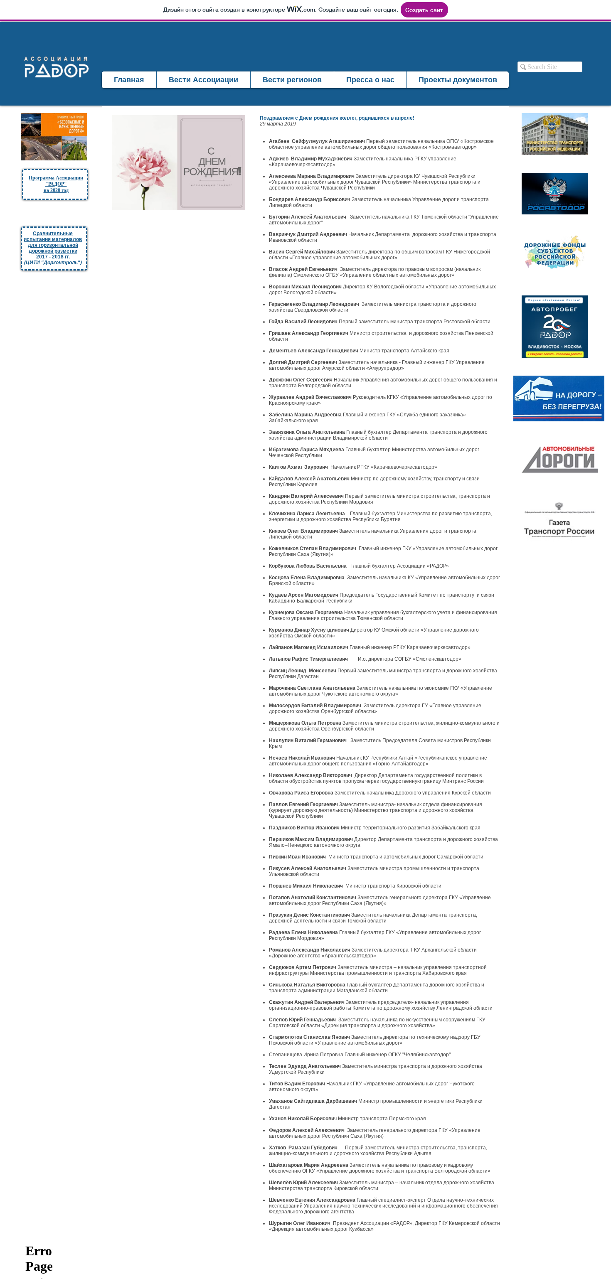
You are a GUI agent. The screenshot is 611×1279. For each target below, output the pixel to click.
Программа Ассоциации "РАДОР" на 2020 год (56, 184)
